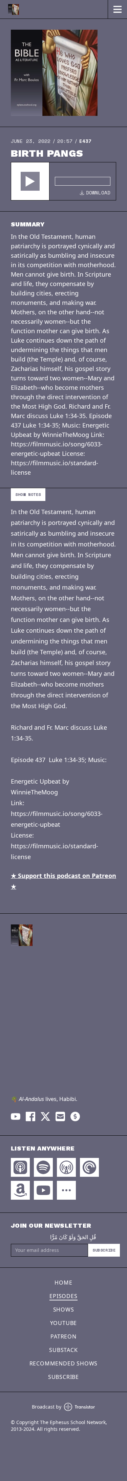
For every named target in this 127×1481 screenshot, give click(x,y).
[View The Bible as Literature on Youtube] (15, 1116)
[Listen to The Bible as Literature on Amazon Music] (20, 1190)
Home (63, 1282)
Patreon (63, 1336)
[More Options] (66, 1190)
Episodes (63, 1296)
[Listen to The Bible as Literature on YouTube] (43, 1190)
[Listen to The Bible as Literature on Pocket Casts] (89, 1167)
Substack (63, 1350)
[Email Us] (60, 1116)
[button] (30, 181)
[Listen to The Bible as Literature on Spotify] (43, 1167)
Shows (63, 1309)
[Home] (54, 9)
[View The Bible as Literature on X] (45, 1116)
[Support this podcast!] (75, 1116)
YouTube (63, 1323)
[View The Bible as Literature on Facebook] (30, 1116)
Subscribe (103, 1250)
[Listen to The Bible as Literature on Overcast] (66, 1167)
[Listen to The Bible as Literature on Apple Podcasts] (20, 1167)
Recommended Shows (63, 1363)
